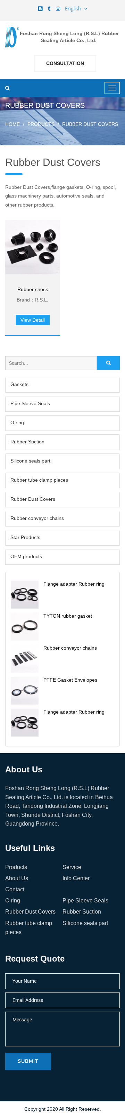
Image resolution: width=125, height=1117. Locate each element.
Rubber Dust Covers (32, 499)
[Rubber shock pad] (32, 247)
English (74, 8)
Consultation (65, 63)
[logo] (12, 37)
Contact (14, 889)
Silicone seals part (30, 461)
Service (71, 867)
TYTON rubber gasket (67, 616)
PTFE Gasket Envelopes (70, 680)
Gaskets (19, 384)
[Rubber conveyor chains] (25, 659)
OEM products (26, 556)
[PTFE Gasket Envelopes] (25, 691)
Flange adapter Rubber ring (74, 584)
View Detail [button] (32, 320)
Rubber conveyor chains (37, 518)
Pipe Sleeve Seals (30, 403)
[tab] (62, 385)
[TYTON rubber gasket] (25, 627)
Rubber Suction (27, 441)
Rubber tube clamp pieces (39, 480)
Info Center (76, 878)
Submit (28, 1061)
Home (12, 124)
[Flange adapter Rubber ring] (25, 595)
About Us (16, 878)
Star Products (25, 537)
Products (41, 124)
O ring (17, 422)
